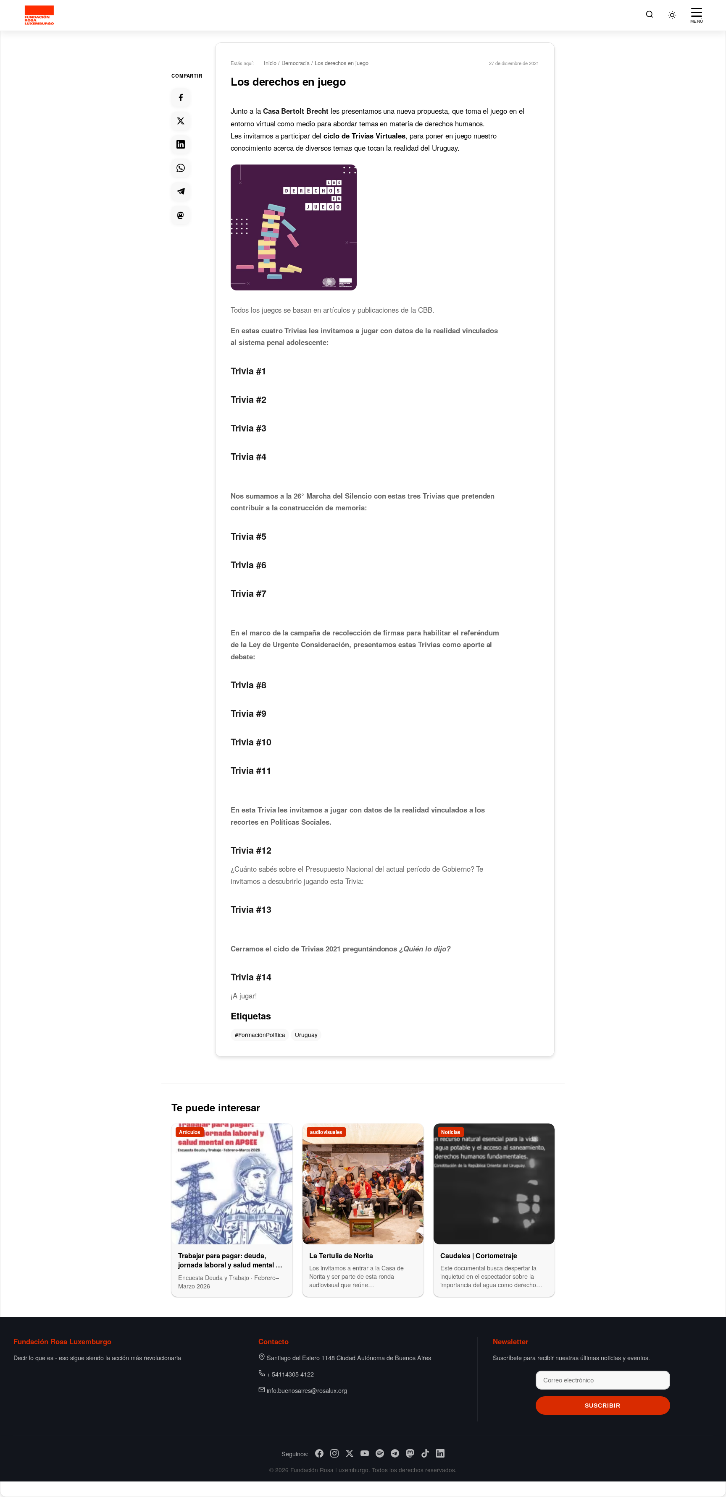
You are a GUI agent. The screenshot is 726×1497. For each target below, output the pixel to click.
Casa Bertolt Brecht (296, 111)
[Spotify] (380, 1453)
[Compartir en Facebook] (180, 97)
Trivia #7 (248, 593)
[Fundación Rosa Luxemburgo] (40, 15)
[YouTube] (364, 1453)
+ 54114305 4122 (290, 1373)
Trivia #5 (248, 536)
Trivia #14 (251, 976)
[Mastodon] (410, 1453)
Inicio (270, 63)
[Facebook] (319, 1453)
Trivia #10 (251, 741)
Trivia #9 (248, 713)
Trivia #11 (251, 770)
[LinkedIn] (440, 1453)
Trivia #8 (248, 684)
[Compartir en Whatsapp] (180, 168)
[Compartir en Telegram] (180, 191)
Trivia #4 (248, 456)
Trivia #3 (248, 427)
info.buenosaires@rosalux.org (307, 1390)
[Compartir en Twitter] (180, 121)
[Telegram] (395, 1453)
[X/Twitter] (349, 1453)
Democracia (295, 63)
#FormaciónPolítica (260, 1034)
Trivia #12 (251, 850)
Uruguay (306, 1034)
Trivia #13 (251, 909)
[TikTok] (425, 1453)
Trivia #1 (248, 370)
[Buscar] (649, 15)
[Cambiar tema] (672, 15)
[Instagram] (334, 1453)
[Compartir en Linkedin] (180, 144)
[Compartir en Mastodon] (180, 215)
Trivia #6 (248, 564)
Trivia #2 (248, 399)
